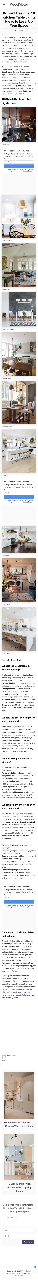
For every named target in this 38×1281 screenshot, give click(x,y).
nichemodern (5, 144)
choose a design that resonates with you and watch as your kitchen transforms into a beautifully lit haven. (17, 992)
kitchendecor (5, 555)
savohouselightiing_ (7, 240)
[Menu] (4, 4)
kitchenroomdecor (6, 604)
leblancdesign (5, 289)
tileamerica (5, 475)
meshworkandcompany (8, 329)
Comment (28, 1242)
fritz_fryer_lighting (6, 378)
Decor (3, 1060)
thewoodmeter (13, 1055)
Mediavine (19, 1276)
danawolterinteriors (7, 426)
